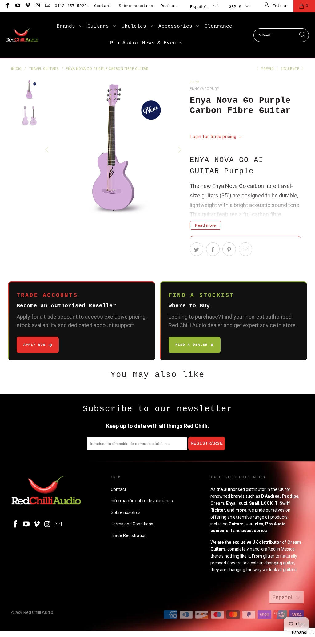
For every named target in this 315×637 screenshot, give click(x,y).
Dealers (169, 6)
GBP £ (235, 7)
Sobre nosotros (136, 6)
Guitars (99, 26)
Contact (102, 6)
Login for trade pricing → (216, 136)
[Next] (179, 149)
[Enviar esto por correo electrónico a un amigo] (245, 249)
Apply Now (34, 345)
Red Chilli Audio (38, 612)
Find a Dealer (191, 345)
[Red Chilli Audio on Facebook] (7, 6)
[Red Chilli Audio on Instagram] (37, 6)
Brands (67, 26)
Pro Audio (124, 43)
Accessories (176, 26)
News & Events (162, 43)
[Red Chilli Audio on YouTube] (17, 6)
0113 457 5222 (71, 6)
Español (200, 7)
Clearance (218, 26)
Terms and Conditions (132, 523)
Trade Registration (129, 535)
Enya (195, 82)
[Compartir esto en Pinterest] (229, 249)
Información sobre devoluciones (142, 500)
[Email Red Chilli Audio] (47, 6)
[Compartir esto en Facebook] (213, 249)
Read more (205, 225)
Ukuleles (135, 26)
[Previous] (47, 149)
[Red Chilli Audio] (22, 35)
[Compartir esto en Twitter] (196, 249)
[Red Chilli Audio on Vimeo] (27, 6)
